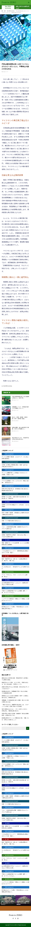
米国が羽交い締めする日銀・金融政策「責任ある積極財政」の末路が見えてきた (15, 714)
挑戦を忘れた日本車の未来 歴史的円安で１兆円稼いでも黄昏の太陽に (15, 678)
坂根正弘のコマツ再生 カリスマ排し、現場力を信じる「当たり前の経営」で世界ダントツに (15, 683)
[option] (7, 900)
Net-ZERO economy (8, 7)
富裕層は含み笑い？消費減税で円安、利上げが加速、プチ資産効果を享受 (15, 692)
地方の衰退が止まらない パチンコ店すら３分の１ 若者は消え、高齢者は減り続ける (15, 710)
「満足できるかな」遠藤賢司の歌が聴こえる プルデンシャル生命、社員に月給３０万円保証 (15, 705)
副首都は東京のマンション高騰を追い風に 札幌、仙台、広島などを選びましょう (15, 718)
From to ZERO (9, 2)
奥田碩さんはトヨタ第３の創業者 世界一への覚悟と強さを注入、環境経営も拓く (15, 696)
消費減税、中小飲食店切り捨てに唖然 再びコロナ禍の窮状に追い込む (15, 701)
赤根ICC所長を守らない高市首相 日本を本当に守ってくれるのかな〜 (15, 687)
